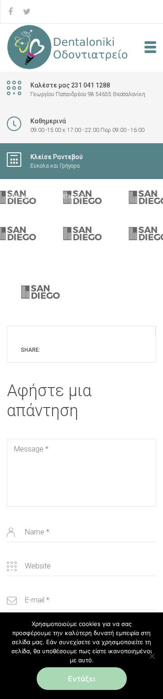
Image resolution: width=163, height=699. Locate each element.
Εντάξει (82, 678)
